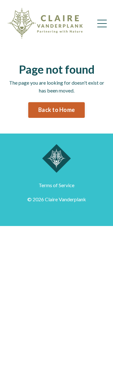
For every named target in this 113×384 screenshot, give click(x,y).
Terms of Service (56, 185)
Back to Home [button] (56, 109)
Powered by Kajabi (56, 210)
